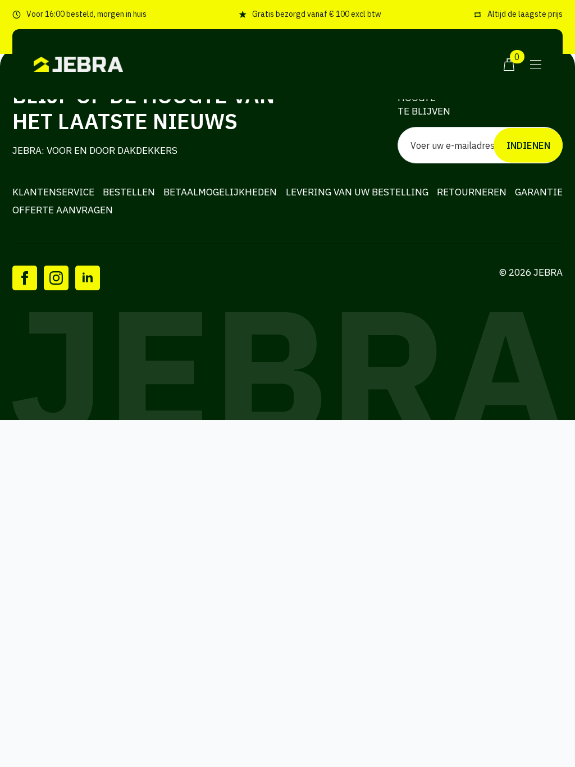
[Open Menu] (535, 64)
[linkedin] (87, 278)
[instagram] (56, 278)
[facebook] (24, 278)
